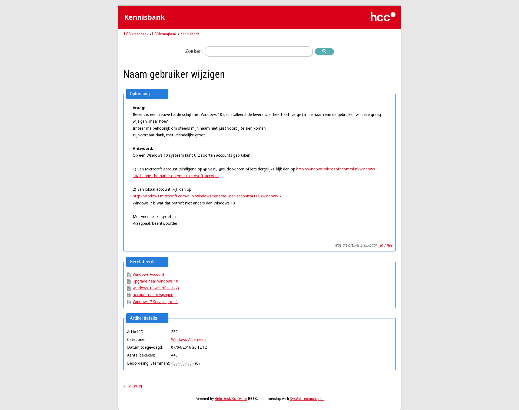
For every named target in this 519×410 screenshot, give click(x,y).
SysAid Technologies (307, 398)
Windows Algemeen (188, 339)
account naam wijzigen (153, 294)
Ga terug (134, 385)
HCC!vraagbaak (136, 34)
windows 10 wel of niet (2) (156, 287)
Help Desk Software (231, 398)
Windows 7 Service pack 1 (155, 301)
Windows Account (148, 274)
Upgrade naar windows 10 (155, 281)
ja (381, 245)
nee (390, 245)
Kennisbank (190, 34)
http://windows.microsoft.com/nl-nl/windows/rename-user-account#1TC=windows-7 (207, 196)
